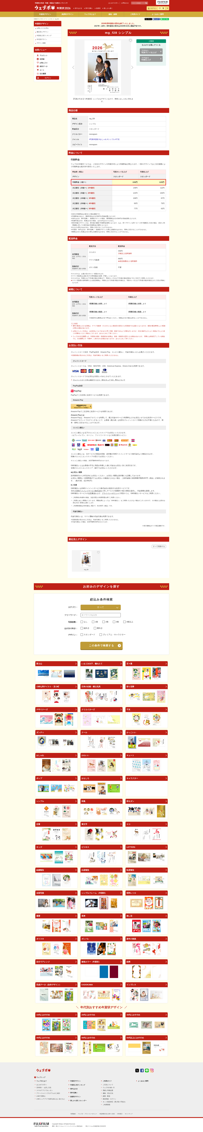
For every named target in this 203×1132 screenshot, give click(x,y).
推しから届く (108, 8)
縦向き (86, 628)
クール (84, 732)
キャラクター (132, 778)
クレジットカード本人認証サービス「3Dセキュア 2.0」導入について (99, 380)
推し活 (129, 916)
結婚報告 (40, 870)
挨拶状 (98, 8)
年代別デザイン (42, 39)
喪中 (78, 8)
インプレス (131, 985)
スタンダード (89, 635)
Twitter (137, 1070)
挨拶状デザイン (67, 14)
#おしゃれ (103, 139)
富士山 (39, 664)
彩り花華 (130, 687)
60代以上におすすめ (135, 1038)
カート (42, 70)
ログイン (48, 78)
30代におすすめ (133, 1015)
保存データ (44, 66)
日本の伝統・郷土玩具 (91, 687)
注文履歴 (43, 74)
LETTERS (131, 847)
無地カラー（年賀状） (91, 962)
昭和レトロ (131, 893)
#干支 (117, 139)
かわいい (85, 755)
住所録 (42, 59)
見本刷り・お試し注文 (43, 1087)
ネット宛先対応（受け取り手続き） (114, 1102)
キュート (130, 755)
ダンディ (40, 732)
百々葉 (129, 664)
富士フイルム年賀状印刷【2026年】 (96, 1126)
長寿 (83, 916)
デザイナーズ (42, 709)
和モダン (130, 801)
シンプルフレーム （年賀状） (94, 893)
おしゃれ (40, 755)
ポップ (39, 778)
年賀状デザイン (45, 14)
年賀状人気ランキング (44, 35)
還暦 (38, 916)
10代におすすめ (43, 1015)
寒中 (89, 8)
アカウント (44, 55)
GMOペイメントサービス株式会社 (89, 491)
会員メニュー (41, 50)
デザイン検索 (41, 43)
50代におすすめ (88, 1038)
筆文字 (84, 824)
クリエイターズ (88, 709)
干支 (128, 709)
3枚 (117, 622)
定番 (38, 824)
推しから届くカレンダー (78, 1100)
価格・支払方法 (108, 1093)
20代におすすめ (88, 1015)
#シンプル (111, 139)
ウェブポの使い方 (109, 1087)
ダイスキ (40, 939)
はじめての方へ (113, 3)
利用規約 (73, 1114)
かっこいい (131, 732)
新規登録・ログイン (109, 1099)
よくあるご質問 (158, 14)
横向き (100, 628)
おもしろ (85, 778)
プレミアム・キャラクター (114, 635)
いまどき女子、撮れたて (92, 664)
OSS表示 (119, 1114)
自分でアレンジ (43, 962)
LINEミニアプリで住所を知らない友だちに (50, 1099)
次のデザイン (130, 67)
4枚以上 (129, 622)
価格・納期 (112, 14)
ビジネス (85, 847)
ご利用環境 (106, 1104)
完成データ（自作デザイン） (48, 985)
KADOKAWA (87, 985)
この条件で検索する (101, 645)
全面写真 (40, 893)
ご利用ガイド (135, 14)
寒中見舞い (74, 1093)
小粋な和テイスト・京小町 (47, 687)
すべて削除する (159, 546)
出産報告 (85, 870)
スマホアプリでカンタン (44, 1090)
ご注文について (108, 1085)
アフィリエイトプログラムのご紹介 (48, 1093)
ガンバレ (85, 939)
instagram (152, 1070)
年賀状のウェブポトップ (39, 19)
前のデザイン (75, 67)
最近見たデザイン (43, 32)
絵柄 (128, 962)
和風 (83, 801)
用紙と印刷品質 (108, 1090)
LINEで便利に (41, 1096)
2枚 (107, 622)
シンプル (50, 19)
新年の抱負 (131, 939)
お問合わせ (125, 3)
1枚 (96, 622)
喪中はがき (74, 1089)
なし (86, 622)
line (147, 1070)
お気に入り (130, 40)
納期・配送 (106, 1096)
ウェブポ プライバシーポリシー (87, 1114)
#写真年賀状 (94, 139)
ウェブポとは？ (90, 14)
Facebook (142, 1070)
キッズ (39, 847)
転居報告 (130, 870)
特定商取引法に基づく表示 (107, 1114)
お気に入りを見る (43, 28)
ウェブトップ (40, 1077)
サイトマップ (128, 1114)
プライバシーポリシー (110, 493)
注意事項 (91, 493)
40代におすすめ (43, 1038)
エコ (128, 824)
